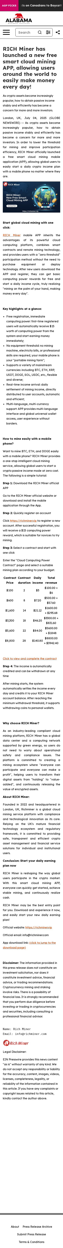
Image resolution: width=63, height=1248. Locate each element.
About (15, 1226)
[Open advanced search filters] (48, 32)
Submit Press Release (31, 1234)
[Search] (40, 32)
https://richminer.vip (23, 520)
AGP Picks (9, 5)
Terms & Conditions (31, 1242)
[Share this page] (57, 32)
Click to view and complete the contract (30, 658)
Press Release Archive (37, 1226)
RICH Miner (11, 235)
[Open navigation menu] (6, 32)
